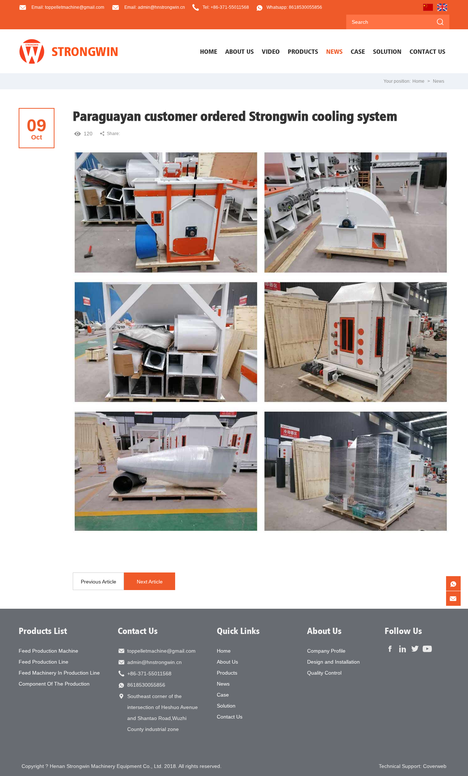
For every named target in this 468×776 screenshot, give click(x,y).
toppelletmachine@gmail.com (161, 651)
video (271, 51)
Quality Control (324, 673)
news (334, 51)
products (303, 51)
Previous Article (98, 582)
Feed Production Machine (48, 651)
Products (227, 673)
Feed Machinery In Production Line (59, 673)
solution (387, 51)
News (438, 81)
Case (223, 695)
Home (208, 51)
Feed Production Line (43, 662)
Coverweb (434, 766)
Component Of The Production (54, 684)
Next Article (150, 582)
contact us (427, 51)
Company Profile (326, 651)
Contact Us (138, 630)
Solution (226, 706)
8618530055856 (146, 685)
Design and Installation (333, 662)
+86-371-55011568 (149, 673)
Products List (43, 630)
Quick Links (238, 630)
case (358, 51)
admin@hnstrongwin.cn (154, 662)
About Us (227, 662)
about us (239, 51)
